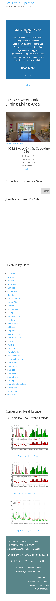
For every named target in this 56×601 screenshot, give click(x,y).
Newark (10, 341)
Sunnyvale (12, 387)
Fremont (11, 305)
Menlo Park (12, 323)
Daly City (11, 295)
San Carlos (12, 366)
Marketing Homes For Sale (28, 31)
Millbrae (11, 327)
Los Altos (11, 312)
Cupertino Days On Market (28, 530)
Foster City (12, 302)
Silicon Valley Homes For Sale (22, 541)
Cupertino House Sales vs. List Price (28, 493)
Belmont (11, 277)
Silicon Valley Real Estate (20, 545)
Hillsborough (13, 309)
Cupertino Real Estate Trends (28, 418)
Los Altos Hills (13, 316)
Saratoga (11, 380)
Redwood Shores (15, 359)
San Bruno (12, 362)
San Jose (11, 369)
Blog (28, 85)
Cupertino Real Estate (23, 411)
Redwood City (13, 355)
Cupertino (12, 291)
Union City (12, 391)
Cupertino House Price (28, 456)
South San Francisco (16, 384)
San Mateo (12, 373)
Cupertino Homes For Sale (24, 181)
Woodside (11, 394)
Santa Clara (12, 377)
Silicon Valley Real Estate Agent (24, 549)
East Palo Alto (13, 298)
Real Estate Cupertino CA (22, 3)
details (28, 169)
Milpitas (11, 330)
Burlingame (12, 284)
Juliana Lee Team (23, 37)
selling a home (22, 40)
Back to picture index (15, 143)
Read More (28, 68)
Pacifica (10, 345)
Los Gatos (11, 320)
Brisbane (11, 280)
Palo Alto (11, 348)
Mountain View (14, 337)
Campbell (11, 288)
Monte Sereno (13, 334)
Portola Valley (13, 352)
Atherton (11, 273)
